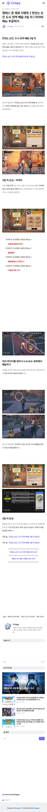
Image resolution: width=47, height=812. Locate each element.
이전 (42, 662)
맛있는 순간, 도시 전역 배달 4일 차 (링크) (24, 537)
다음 (4, 662)
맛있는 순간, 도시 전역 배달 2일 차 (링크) (24, 543)
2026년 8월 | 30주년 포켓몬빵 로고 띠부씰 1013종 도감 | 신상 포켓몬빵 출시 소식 (30, 698)
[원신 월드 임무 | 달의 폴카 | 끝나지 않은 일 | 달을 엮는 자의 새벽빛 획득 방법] (8, 712)
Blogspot (18, 808)
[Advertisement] (23, 302)
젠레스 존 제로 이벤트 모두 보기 (23, 559)
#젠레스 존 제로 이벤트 (12, 9)
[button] (3, 3)
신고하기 (7, 800)
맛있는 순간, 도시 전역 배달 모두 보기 (23, 552)
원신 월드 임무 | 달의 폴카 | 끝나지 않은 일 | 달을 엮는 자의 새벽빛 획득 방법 (30, 710)
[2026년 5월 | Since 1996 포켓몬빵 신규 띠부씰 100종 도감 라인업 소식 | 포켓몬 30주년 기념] (8, 723)
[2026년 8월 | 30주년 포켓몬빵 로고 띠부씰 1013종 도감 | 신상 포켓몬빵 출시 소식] (8, 701)
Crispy (16, 624)
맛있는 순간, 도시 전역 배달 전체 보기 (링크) (18, 56)
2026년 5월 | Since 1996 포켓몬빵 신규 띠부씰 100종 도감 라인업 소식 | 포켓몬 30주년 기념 (30, 722)
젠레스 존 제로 (40, 616)
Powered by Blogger (12, 794)
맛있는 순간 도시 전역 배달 (28, 616)
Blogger (37, 808)
